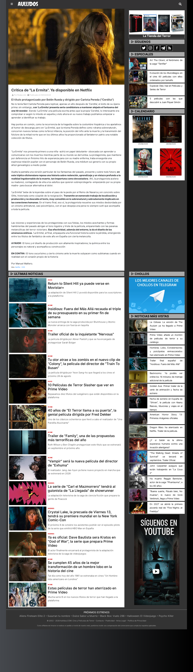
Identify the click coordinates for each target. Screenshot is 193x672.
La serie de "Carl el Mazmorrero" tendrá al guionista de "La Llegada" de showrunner (81, 488)
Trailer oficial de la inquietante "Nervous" (81, 334)
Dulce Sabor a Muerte (85, 615)
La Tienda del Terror (157, 36)
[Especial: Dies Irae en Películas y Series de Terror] (138, 89)
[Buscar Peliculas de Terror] (180, 4)
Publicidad (110, 621)
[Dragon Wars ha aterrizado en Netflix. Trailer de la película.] (138, 430)
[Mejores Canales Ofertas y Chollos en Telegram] (157, 295)
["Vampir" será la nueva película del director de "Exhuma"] (27, 467)
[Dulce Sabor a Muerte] (143, 161)
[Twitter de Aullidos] (144, 47)
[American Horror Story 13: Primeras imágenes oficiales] (138, 418)
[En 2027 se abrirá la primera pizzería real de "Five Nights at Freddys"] (138, 507)
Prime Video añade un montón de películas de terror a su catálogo (166, 338)
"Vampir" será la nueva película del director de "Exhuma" (83, 463)
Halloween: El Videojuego (141, 615)
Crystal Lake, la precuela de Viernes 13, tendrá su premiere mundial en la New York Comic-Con (82, 516)
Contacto (100, 621)
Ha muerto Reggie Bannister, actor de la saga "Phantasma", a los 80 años (166, 482)
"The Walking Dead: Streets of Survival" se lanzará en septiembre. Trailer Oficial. (166, 456)
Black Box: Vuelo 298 (112, 615)
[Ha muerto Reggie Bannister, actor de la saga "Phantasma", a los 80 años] (138, 481)
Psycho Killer (166, 615)
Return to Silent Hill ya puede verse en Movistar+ (78, 285)
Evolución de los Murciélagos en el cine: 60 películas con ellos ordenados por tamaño (166, 76)
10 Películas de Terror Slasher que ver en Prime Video (81, 387)
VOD (23, 267)
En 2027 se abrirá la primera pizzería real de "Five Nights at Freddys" (166, 508)
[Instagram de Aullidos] (150, 47)
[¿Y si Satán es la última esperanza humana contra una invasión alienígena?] (138, 443)
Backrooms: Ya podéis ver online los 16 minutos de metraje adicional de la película (166, 377)
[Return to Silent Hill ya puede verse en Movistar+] (27, 289)
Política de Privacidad (137, 621)
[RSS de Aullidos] (170, 47)
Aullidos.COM (66, 621)
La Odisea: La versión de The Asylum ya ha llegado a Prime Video (166, 326)
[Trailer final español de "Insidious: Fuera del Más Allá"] (138, 363)
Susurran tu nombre (58, 615)
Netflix (17, 267)
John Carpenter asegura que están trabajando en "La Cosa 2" (166, 469)
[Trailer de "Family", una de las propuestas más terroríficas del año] (27, 442)
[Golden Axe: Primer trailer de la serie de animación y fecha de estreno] (138, 389)
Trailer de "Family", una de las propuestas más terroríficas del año (81, 438)
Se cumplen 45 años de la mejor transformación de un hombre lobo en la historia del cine (80, 567)
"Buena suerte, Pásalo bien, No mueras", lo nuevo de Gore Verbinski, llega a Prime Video (166, 495)
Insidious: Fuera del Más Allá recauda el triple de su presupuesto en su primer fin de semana (84, 313)
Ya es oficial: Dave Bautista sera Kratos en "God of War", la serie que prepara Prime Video (82, 541)
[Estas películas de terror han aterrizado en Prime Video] (27, 594)
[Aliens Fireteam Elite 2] (143, 128)
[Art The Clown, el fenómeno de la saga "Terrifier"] (138, 63)
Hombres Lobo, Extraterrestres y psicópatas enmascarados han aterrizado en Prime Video (166, 351)
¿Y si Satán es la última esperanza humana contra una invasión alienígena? (166, 444)
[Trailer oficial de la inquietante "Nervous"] (27, 340)
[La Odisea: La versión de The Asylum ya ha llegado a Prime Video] (138, 325)
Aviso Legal (121, 621)
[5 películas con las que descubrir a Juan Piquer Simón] (138, 101)
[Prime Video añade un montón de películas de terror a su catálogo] (138, 338)
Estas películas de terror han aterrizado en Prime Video (82, 590)
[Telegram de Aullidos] (163, 47)
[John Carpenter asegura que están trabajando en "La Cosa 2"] (138, 469)
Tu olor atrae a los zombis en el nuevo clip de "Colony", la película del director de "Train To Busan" (84, 364)
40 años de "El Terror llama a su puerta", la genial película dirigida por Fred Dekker (82, 412)
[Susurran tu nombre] (171, 128)
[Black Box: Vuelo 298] (171, 161)
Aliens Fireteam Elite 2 (32, 615)
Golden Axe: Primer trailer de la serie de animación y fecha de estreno (166, 390)
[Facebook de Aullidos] (157, 47)
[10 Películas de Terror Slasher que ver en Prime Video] (27, 391)
